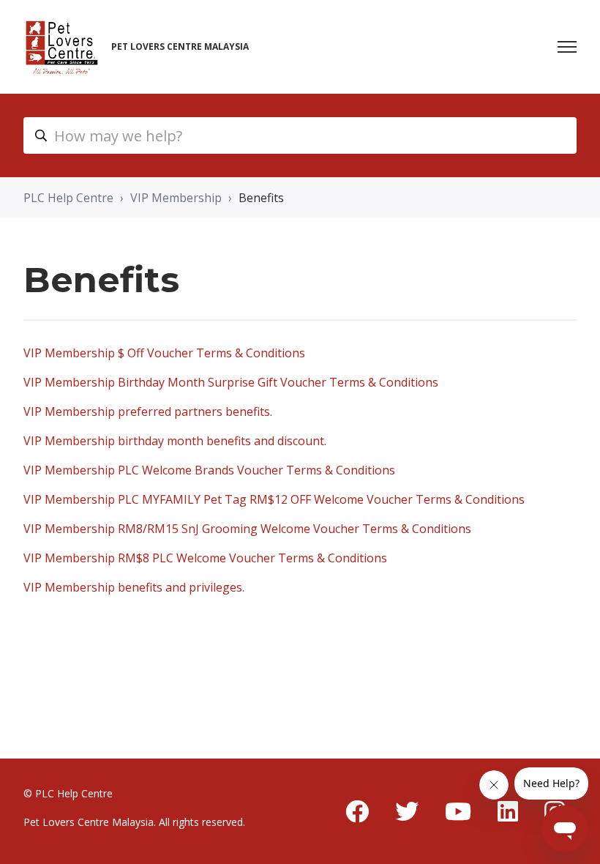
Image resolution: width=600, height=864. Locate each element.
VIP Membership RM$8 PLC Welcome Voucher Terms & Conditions (205, 558)
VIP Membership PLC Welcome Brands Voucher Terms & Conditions (209, 470)
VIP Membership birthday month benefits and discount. (174, 441)
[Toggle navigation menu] (567, 46)
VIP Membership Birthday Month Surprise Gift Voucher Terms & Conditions (230, 382)
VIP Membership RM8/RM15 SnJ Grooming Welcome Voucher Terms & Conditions (247, 529)
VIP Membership (176, 198)
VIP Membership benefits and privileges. (133, 587)
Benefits (261, 198)
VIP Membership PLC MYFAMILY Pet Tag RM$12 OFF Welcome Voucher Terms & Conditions (274, 499)
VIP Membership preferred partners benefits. (147, 411)
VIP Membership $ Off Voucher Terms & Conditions (164, 353)
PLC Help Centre (68, 198)
